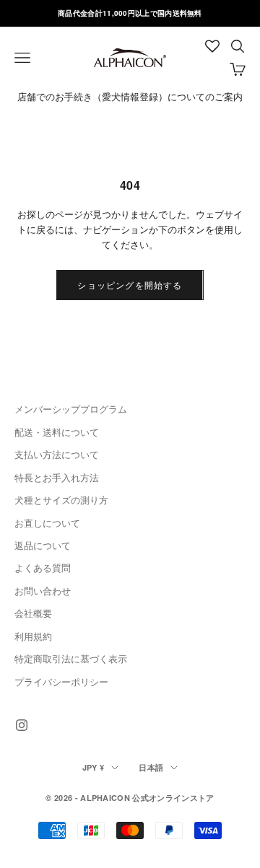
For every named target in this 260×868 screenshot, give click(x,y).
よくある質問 (42, 567)
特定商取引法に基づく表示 (70, 658)
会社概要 (33, 613)
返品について (42, 545)
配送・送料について (56, 432)
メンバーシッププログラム (70, 409)
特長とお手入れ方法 (56, 477)
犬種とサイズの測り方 (61, 500)
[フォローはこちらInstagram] (21, 725)
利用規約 (33, 636)
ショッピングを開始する (129, 285)
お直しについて (47, 523)
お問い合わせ (42, 590)
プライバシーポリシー (61, 681)
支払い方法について (56, 454)
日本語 (151, 767)
